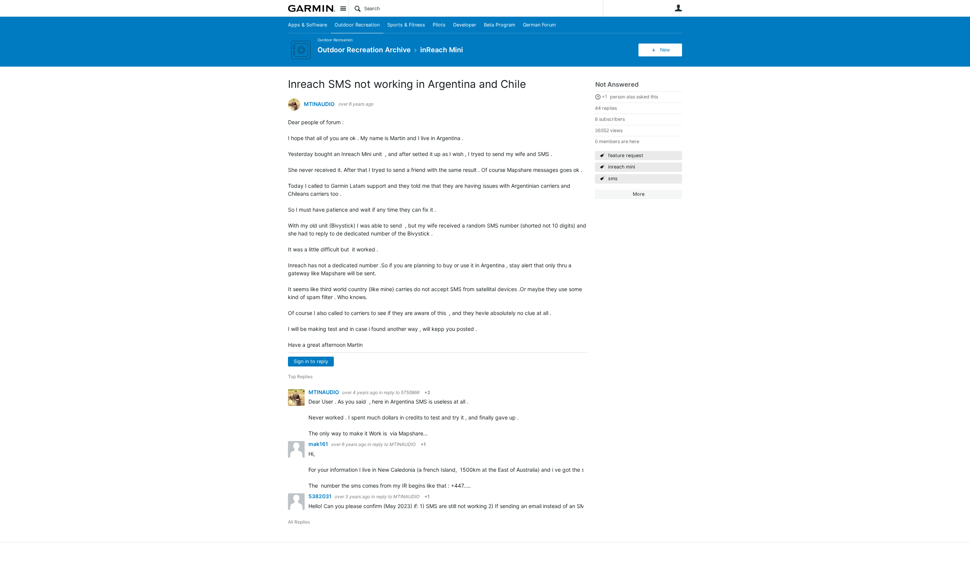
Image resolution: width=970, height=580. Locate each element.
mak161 (318, 444)
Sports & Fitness (406, 25)
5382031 (320, 496)
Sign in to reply (311, 361)
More (639, 194)
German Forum (539, 25)
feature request (625, 155)
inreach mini (621, 167)
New (665, 50)
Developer (464, 25)
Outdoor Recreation (357, 25)
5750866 (410, 392)
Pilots (439, 25)
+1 (604, 97)
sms (613, 178)
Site (343, 8)
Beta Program (499, 25)
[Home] (311, 8)
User (678, 8)
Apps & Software (307, 25)
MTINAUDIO (319, 104)
